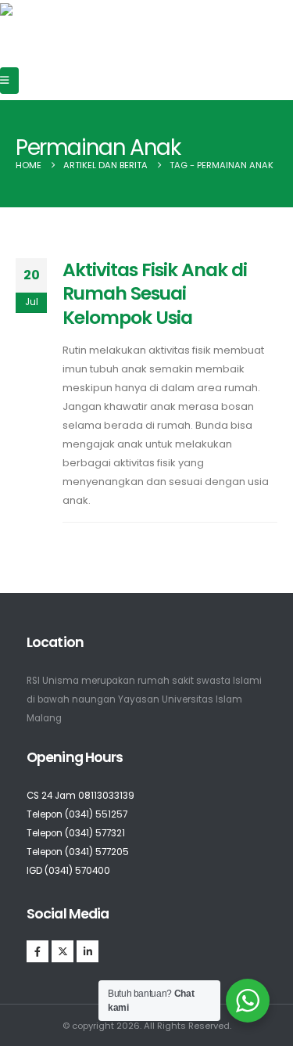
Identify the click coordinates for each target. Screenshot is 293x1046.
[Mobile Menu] (9, 80)
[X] (62, 951)
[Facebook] (37, 951)
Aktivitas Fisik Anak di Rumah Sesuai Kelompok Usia (155, 293)
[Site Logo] (56, 18)
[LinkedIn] (87, 951)
